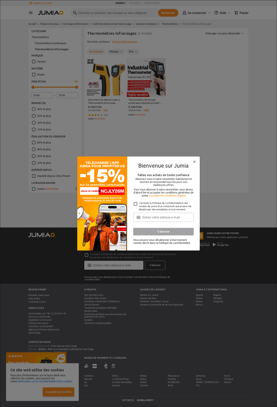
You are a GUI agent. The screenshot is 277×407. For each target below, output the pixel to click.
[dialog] (138, 203)
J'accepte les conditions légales (167, 195)
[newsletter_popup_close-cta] (194, 162)
